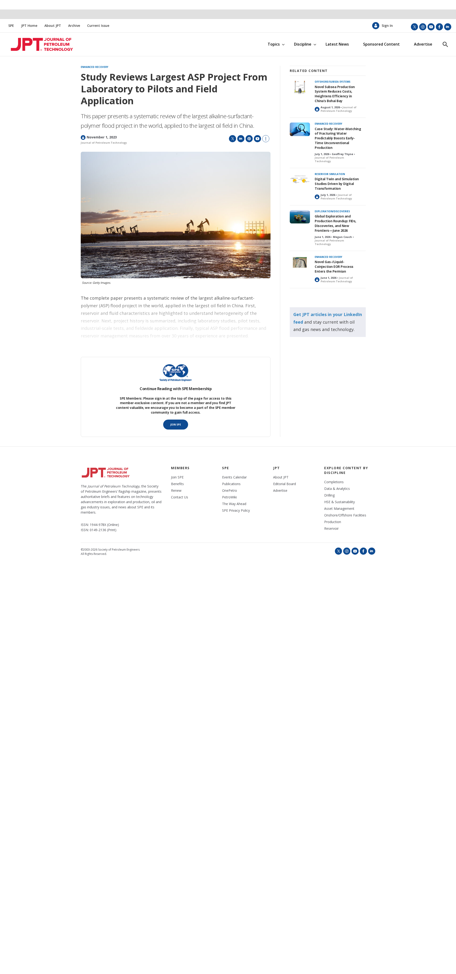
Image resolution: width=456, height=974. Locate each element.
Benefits (177, 484)
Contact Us (179, 497)
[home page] (38, 44)
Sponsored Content (381, 44)
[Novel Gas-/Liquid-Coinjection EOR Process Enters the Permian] (300, 262)
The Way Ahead (234, 504)
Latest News (337, 44)
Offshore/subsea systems (332, 81)
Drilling (329, 495)
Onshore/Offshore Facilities (345, 515)
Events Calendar (234, 477)
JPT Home (29, 26)
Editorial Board (284, 484)
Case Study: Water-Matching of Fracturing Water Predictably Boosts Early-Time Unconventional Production (338, 138)
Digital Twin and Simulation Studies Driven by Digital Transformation (337, 184)
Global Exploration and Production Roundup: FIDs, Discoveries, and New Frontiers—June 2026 (335, 223)
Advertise (423, 44)
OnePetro (229, 490)
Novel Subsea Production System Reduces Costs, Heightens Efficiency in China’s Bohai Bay (335, 94)
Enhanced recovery (94, 67)
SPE (11, 26)
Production (332, 522)
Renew (176, 490)
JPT (276, 468)
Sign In (387, 26)
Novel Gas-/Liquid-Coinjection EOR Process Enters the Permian (334, 267)
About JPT (52, 26)
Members (180, 468)
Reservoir (331, 528)
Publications (231, 484)
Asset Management (339, 508)
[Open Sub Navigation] (283, 44)
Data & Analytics (337, 489)
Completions (334, 482)
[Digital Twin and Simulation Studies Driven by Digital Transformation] (300, 179)
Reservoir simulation (330, 174)
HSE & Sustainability (339, 502)
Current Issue (98, 26)
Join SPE (175, 424)
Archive (74, 26)
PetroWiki (229, 497)
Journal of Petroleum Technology (104, 142)
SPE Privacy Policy (236, 510)
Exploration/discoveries (332, 211)
